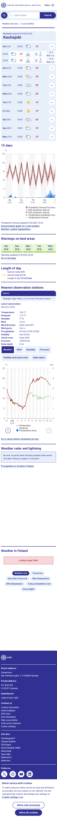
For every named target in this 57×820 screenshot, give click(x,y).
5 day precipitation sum (39, 584)
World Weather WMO (10, 748)
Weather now (20, 573)
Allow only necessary (28, 805)
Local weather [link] (27, 23)
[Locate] (4, 15)
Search (47, 15)
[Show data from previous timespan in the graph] (8, 430)
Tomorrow (37, 573)
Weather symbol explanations (16, 229)
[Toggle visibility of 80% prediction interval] (37, 210)
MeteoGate (6, 751)
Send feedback (8, 710)
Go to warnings (8, 258)
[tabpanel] (28, 397)
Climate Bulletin (8, 741)
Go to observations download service (20, 439)
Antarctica (5, 760)
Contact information (10, 707)
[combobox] (26, 15)
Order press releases (11, 723)
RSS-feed (5, 714)
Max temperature (40, 578)
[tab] (8, 349)
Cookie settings (8, 726)
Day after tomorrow (17, 578)
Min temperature (14, 584)
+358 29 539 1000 (9, 698)
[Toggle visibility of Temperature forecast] (37, 217)
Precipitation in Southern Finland (17, 466)
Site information (8, 717)
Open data (5, 754)
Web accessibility (9, 720)
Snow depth (28, 589)
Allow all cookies (28, 812)
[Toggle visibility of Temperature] (23, 425)
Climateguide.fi (8, 738)
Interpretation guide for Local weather (20, 226)
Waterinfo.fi (6, 757)
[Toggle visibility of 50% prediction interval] (37, 212)
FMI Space (6, 744)
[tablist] (28, 354)
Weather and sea (10, 23)
